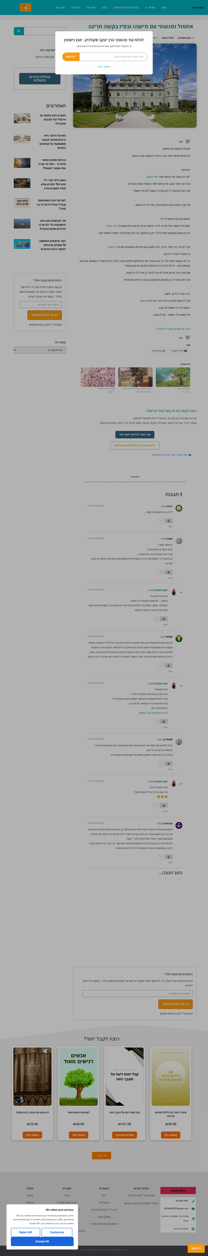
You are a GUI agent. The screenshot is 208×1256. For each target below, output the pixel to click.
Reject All (25, 1232)
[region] (42, 1227)
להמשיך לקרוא (104, 66)
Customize (57, 1232)
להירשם (70, 57)
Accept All (42, 1241)
